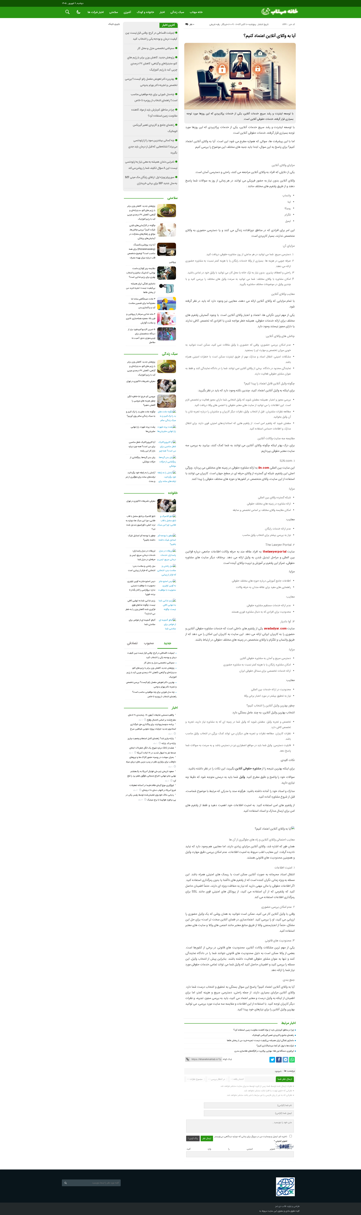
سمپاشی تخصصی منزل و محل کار (155, 48)
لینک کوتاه (227, 1059)
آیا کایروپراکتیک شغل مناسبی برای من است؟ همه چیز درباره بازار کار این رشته (142, 446)
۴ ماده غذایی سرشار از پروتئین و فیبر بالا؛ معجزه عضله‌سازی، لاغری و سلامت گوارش (140, 318)
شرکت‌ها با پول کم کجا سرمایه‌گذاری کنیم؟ (275, 1046)
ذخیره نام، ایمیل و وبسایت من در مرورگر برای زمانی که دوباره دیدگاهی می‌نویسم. (250, 1136)
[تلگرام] (285, 1060)
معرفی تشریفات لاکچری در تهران (140, 381)
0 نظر (192, 24)
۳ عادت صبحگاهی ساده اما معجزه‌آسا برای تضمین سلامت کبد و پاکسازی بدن (142, 303)
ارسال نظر (206, 1138)
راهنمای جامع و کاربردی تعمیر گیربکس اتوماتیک (273, 1035)
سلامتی (113, 12)
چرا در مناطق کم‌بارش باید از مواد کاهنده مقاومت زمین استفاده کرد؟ (263, 1030)
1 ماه (141, 720)
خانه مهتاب (196, 12)
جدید (167, 643)
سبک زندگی (177, 12)
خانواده (173, 493)
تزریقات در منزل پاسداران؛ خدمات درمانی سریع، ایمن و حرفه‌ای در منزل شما (142, 555)
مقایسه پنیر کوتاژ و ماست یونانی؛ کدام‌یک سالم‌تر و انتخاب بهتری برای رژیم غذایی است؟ (140, 273)
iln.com (263, 467)
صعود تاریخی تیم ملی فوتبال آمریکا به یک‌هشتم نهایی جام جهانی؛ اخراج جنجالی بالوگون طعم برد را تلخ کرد (151, 776)
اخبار (162, 12)
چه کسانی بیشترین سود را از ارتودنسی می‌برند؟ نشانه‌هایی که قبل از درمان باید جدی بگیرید (152, 146)
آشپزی (127, 12)
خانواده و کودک (145, 12)
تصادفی (132, 643)
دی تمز (278, 1206)
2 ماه (135, 790)
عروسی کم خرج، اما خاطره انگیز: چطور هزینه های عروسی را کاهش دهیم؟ (141, 401)
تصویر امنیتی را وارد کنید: (230, 1149)
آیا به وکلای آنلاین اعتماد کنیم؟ (270, 35)
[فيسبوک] (279, 1060)
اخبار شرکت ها (96, 12)
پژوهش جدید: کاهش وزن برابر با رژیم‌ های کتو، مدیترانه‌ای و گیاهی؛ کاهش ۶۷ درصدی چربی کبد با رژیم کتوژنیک (152, 63)
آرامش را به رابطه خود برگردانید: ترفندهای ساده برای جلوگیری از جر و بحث (140, 477)
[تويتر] (272, 1060)
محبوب (149, 643)
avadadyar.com (275, 628)
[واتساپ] (292, 1060)
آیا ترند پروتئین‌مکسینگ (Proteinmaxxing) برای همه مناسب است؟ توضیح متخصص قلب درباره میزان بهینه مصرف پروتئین (151, 253)
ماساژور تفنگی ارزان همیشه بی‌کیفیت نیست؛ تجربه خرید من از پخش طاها (260, 1040)
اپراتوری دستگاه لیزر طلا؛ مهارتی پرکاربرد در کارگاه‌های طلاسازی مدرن (264, 1051)
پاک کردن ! (193, 1138)
